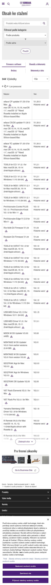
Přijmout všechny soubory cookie (25, 580)
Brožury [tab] (13, 70)
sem (21, 552)
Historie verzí (39, 104)
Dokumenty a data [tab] (37, 70)
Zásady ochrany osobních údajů (21, 558)
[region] (25, 550)
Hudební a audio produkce (13, 486)
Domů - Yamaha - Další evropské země (15, 484)
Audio (33, 484)
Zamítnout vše (25, 573)
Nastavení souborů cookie (25, 566)
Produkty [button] (5, 492)
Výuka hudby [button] (6, 498)
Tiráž (5, 558)
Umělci (4, 510)
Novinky (5, 504)
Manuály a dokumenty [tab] (37, 64)
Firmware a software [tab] (13, 64)
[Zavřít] (48, 519)
